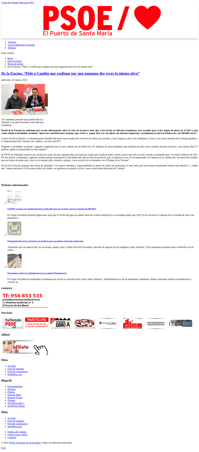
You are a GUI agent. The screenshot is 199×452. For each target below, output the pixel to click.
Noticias (12, 42)
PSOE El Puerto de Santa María (25, 442)
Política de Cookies (16, 432)
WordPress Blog (15, 403)
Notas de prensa (15, 64)
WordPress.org (14, 374)
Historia (12, 47)
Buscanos (24, 2)
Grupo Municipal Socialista (21, 45)
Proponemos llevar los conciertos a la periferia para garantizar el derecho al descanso (45, 241)
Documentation (15, 386)
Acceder (11, 366)
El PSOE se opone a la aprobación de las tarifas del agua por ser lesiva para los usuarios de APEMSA (51, 209)
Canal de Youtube (10, 2)
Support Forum (14, 397)
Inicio (10, 58)
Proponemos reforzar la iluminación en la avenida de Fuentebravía (37, 273)
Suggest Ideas (14, 394)
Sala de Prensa (14, 61)
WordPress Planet (16, 406)
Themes (11, 400)
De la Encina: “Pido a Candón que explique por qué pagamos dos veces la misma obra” (70, 73)
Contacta (11, 437)
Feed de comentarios (17, 371)
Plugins (11, 392)
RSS (31, 2)
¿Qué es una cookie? (17, 434)
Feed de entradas (15, 368)
